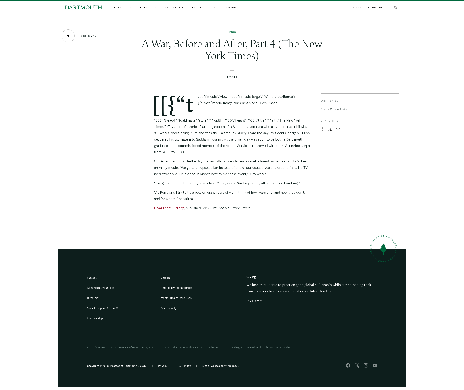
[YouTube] (375, 366)
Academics (148, 7)
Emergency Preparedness (176, 287)
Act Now (255, 300)
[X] (357, 366)
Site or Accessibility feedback (220, 366)
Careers (165, 277)
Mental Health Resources (176, 298)
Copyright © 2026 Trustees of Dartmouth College (117, 366)
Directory (93, 298)
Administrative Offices (100, 287)
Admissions (123, 7)
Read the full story (169, 208)
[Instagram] (366, 366)
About (197, 7)
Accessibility (169, 308)
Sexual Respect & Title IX (102, 308)
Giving (231, 7)
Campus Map (95, 318)
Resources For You (367, 7)
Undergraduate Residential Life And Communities (261, 347)
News (214, 7)
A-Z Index (185, 366)
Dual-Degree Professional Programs (132, 347)
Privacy (162, 366)
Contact (92, 277)
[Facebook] (348, 366)
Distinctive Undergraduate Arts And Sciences (192, 347)
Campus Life (174, 7)
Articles (232, 32)
